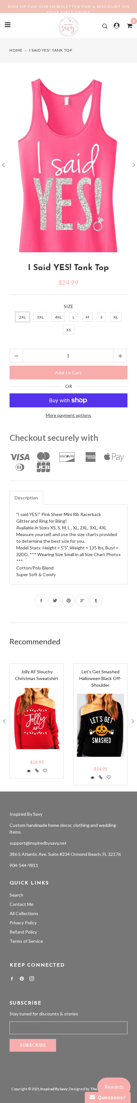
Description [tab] (26, 497)
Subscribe (33, 1045)
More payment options (68, 415)
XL (115, 317)
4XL (58, 317)
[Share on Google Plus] (82, 600)
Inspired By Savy (26, 814)
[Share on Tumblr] (96, 600)
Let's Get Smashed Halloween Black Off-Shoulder (100, 678)
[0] (127, 25)
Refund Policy (23, 932)
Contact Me (21, 904)
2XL (22, 317)
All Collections (24, 913)
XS (68, 329)
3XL (40, 317)
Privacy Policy (23, 922)
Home (16, 50)
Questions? (110, 1097)
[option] (68, 163)
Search (16, 895)
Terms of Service (26, 941)
